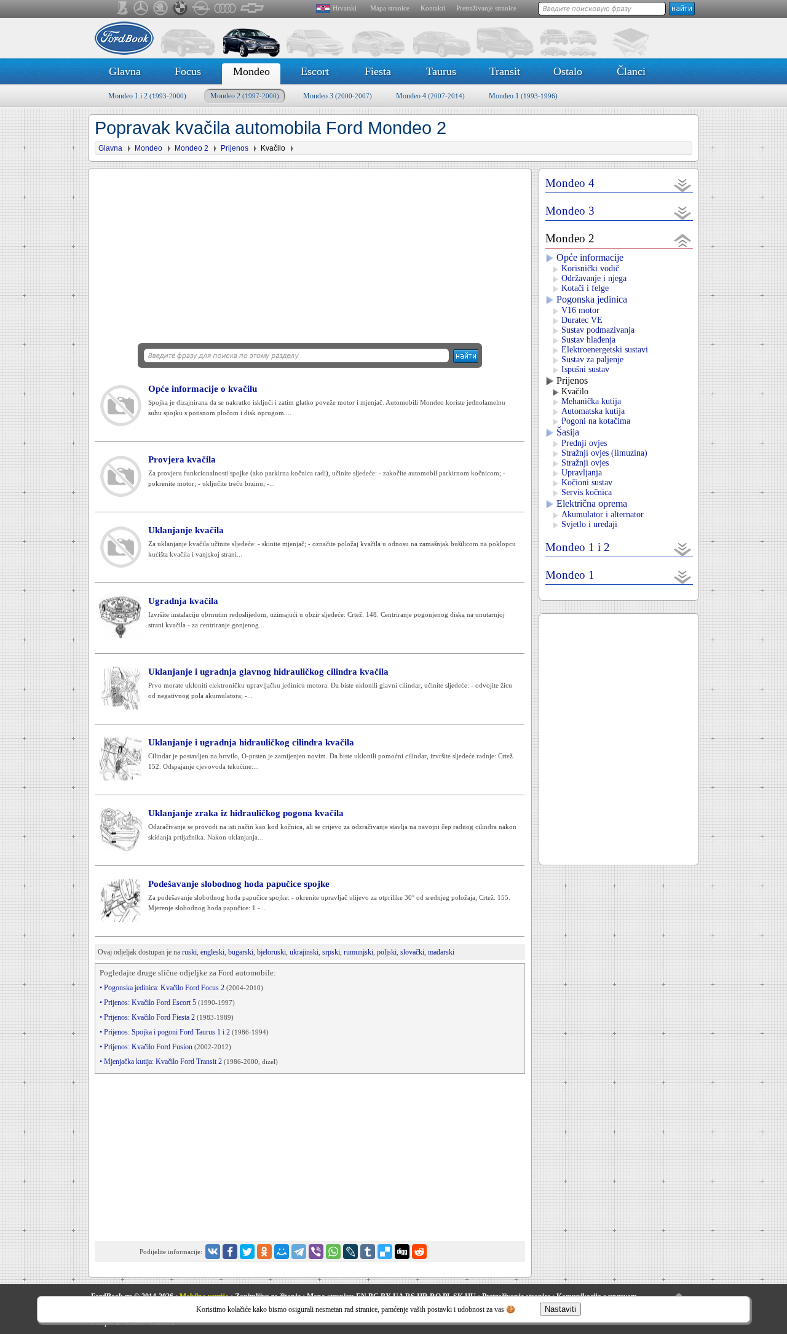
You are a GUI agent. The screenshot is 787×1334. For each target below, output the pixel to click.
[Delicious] (385, 1251)
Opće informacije (589, 257)
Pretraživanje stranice (486, 8)
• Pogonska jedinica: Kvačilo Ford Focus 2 (181, 987)
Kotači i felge (585, 288)
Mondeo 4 (430, 96)
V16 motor (580, 310)
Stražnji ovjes (585, 462)
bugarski (240, 952)
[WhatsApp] (333, 1251)
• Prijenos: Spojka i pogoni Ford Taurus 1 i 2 (184, 1032)
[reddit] (419, 1251)
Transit (504, 71)
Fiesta (378, 71)
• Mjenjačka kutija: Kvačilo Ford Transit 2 (189, 1061)
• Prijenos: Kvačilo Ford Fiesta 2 (167, 1017)
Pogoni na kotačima (595, 421)
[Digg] (402, 1251)
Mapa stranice (389, 8)
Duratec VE (582, 320)
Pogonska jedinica (591, 299)
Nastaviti (560, 1309)
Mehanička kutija (591, 401)
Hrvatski (345, 8)
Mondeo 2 (244, 96)
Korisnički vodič (590, 268)
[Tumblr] (367, 1251)
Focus (188, 71)
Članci (631, 71)
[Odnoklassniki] (264, 1251)
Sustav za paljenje (592, 359)
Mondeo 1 (523, 96)
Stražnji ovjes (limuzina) (604, 453)
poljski (387, 952)
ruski (189, 952)
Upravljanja (581, 472)
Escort (315, 71)
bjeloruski (271, 952)
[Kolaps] (683, 240)
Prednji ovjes (584, 443)
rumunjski (358, 952)
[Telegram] (298, 1251)
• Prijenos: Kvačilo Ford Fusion (165, 1046)
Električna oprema (591, 503)
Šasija (567, 432)
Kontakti (433, 8)
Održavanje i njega (594, 278)
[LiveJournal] (350, 1251)
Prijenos (572, 380)
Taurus (441, 71)
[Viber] (316, 1251)
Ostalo (567, 71)
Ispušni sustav (585, 369)
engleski (212, 952)
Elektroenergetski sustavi (604, 349)
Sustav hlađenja (588, 339)
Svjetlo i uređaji (589, 524)
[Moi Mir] (281, 1251)
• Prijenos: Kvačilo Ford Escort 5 (167, 1002)
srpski (331, 952)
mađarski (441, 952)
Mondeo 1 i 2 (147, 96)
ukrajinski (304, 952)
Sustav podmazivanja (598, 330)
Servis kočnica (586, 492)
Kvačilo (574, 391)
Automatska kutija (593, 411)
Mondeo (251, 71)
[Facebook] (230, 1251)
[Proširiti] (683, 185)
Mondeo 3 (337, 96)
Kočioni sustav (586, 482)
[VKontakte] (212, 1251)
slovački (412, 952)
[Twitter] (247, 1251)
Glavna (125, 71)
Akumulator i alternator (602, 514)
